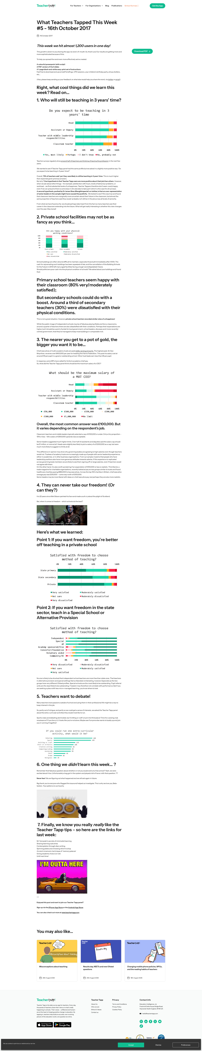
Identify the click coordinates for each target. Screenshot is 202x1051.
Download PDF (141, 51)
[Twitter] (155, 1021)
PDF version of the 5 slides (48, 67)
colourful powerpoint (46, 64)
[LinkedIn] (146, 1021)
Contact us (94, 1012)
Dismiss (158, 1045)
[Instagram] (141, 1021)
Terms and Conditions (119, 1004)
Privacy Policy (116, 1007)
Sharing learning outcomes (47, 844)
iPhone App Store (55, 907)
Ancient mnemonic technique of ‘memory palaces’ (56, 851)
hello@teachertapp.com (150, 1014)
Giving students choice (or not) (49, 854)
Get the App (157, 6)
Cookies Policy (117, 1010)
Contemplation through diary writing (51, 846)
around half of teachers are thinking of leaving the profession (84, 161)
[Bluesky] (159, 1021)
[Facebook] (150, 1021)
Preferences (185, 1045)
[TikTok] (141, 1026)
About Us (94, 1004)
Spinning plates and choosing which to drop (54, 849)
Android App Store (75, 907)
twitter (110, 79)
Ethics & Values (96, 1010)
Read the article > (57, 961)
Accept (131, 1045)
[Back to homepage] (46, 5)
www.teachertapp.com (70, 912)
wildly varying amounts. (84, 351)
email (117, 79)
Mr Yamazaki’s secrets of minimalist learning (54, 841)
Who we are (95, 1007)
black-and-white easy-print (55, 69)
